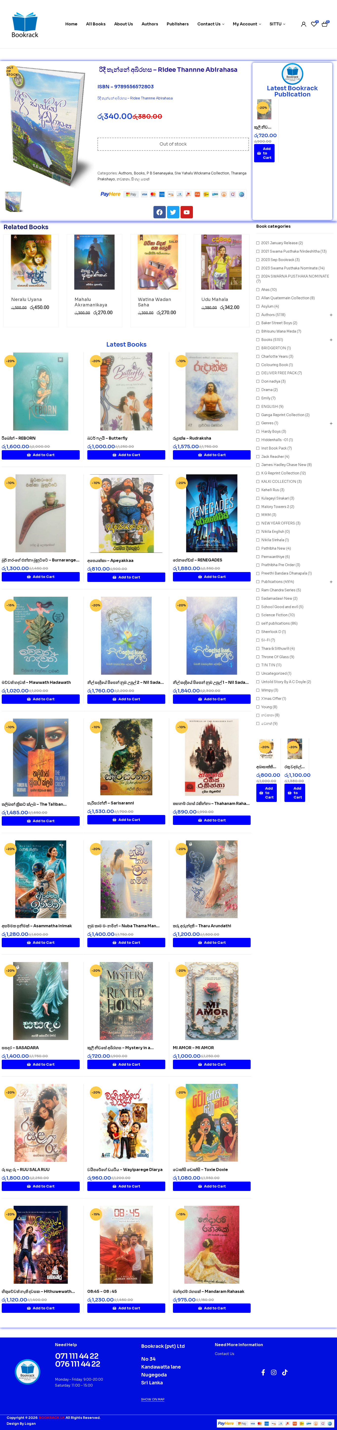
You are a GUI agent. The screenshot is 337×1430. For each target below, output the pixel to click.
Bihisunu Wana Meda (278, 331)
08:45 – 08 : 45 (102, 1291)
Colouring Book (274, 365)
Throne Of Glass (275, 657)
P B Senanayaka (160, 173)
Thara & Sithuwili (275, 648)
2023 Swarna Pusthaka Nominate (289, 268)
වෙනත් (266, 723)
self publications (275, 623)
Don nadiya (270, 381)
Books (139, 173)
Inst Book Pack (274, 448)
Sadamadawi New (276, 598)
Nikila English (272, 531)
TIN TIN (268, 665)
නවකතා (123, 179)
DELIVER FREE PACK (279, 373)
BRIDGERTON (273, 348)
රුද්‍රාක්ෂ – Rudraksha (192, 438)
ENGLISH (269, 406)
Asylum (267, 306)
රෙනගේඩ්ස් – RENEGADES (197, 560)
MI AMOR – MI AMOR (193, 1047)
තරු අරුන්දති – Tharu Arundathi (202, 926)
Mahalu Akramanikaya (91, 302)
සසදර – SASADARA (20, 1047)
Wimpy (267, 690)
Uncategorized (274, 673)
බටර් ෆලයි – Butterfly (107, 438)
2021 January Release (279, 243)
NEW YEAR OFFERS (278, 523)
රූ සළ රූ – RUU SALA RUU (26, 1169)
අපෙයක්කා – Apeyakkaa (110, 560)
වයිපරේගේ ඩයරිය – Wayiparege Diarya (125, 1169)
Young (266, 707)
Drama (267, 390)
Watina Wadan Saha (154, 302)
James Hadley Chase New (283, 465)
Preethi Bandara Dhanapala (284, 573)
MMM (266, 515)
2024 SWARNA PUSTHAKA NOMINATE (295, 276)
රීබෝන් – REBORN (19, 438)
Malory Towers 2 (275, 506)
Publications (272, 581)
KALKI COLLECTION (278, 481)
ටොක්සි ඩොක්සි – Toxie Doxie (200, 1169)
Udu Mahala (214, 299)
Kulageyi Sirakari (275, 498)
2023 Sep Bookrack (277, 260)
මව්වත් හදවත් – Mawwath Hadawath (36, 682)
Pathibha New (273, 548)
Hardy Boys (271, 431)
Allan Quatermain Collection (285, 298)
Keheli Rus (270, 490)
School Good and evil (279, 607)
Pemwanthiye (272, 557)
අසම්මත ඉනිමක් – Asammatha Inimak (37, 926)
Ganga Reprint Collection (282, 415)
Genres (267, 423)
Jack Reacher (272, 456)
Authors (125, 173)
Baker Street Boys (276, 323)
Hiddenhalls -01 (274, 440)
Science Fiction (274, 615)
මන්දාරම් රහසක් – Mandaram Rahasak (208, 1291)
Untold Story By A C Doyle (283, 682)
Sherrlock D (271, 632)
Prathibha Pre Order (278, 565)
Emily (265, 398)
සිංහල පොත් (140, 179)
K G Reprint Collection (280, 473)
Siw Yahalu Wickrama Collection (202, 173)
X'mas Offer (271, 698)
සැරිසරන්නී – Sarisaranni (110, 803)
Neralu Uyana (26, 299)
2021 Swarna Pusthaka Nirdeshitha (290, 251)
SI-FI (265, 640)
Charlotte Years (274, 356)
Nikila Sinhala (272, 540)
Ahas (265, 289)
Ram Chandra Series (278, 590)
